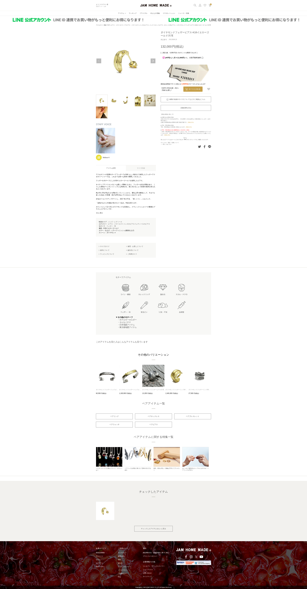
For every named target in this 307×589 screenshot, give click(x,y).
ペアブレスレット (192, 416)
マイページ (99, 556)
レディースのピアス (143, 224)
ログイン (99, 559)
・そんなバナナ (123, 322)
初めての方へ (100, 566)
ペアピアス (153, 424)
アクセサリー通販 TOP (103, 25)
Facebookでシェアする (204, 146)
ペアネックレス (153, 416)
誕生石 (120, 563)
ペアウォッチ (114, 424)
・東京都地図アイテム (126, 327)
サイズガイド (122, 553)
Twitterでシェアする (199, 146)
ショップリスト (148, 569)
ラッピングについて (124, 566)
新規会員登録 (100, 553)
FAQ (119, 577)
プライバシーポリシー (150, 556)
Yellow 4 (106, 157)
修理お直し (121, 556)
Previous (98, 60)
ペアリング (114, 416)
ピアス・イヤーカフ (117, 25)
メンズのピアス (143, 25)
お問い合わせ (147, 573)
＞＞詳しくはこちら (166, 144)
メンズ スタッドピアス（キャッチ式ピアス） (163, 25)
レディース (118, 222)
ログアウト (99, 563)
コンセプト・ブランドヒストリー (154, 566)
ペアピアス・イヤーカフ (131, 25)
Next (153, 60)
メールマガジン (123, 570)
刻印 (119, 559)
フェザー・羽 (111, 226)
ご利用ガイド (122, 573)
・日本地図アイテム (125, 325)
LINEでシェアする (209, 146)
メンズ (110, 222)
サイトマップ (147, 576)
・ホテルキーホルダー (126, 320)
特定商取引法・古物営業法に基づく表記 (156, 553)
